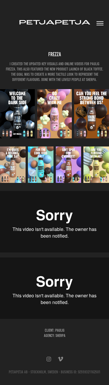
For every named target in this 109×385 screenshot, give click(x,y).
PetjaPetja (54, 22)
